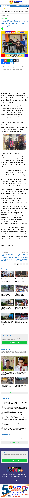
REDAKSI (4, 476)
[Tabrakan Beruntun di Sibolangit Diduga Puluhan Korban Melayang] (21, 380)
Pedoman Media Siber (8, 478)
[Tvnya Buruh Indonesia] (4, 8)
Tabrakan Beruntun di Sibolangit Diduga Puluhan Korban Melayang (20, 387)
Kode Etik (24, 476)
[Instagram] (16, 470)
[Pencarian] (27, 8)
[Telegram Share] (24, 264)
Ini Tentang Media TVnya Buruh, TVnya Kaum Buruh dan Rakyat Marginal (15, 403)
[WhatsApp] (19, 470)
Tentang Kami (11, 474)
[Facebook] (8, 470)
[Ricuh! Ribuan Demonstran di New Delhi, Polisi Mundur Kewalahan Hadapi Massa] (7, 380)
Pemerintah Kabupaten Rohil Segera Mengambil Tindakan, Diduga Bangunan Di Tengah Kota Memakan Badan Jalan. (15, 413)
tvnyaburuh (6, 28)
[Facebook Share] (15, 264)
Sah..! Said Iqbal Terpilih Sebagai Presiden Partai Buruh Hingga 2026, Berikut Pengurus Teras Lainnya (15, 418)
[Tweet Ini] (18, 264)
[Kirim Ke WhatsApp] (27, 264)
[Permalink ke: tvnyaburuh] (2, 28)
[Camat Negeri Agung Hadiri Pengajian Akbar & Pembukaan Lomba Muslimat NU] (7, 274)
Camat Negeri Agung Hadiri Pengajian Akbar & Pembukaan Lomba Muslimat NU (7, 280)
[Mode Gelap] (24, 8)
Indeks (5, 474)
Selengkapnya (14, 342)
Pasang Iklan (17, 476)
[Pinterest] (13, 470)
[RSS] (21, 470)
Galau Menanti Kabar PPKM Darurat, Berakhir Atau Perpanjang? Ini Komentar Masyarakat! (15, 408)
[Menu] (2, 8)
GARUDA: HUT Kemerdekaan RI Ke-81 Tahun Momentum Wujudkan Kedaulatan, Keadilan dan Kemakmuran (21, 323)
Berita (2, 18)
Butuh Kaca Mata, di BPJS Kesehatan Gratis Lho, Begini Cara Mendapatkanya (15, 429)
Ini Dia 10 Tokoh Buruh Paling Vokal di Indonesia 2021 (13, 423)
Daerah (6, 18)
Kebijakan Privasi (21, 474)
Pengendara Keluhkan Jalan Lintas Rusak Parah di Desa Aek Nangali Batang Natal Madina (6, 294)
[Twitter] (10, 470)
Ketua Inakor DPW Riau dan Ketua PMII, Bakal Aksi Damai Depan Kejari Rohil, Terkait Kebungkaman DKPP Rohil (13, 373)
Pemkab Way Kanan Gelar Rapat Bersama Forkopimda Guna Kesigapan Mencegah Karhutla (20, 280)
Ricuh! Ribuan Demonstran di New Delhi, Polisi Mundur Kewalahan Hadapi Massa (6, 387)
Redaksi (10, 476)
